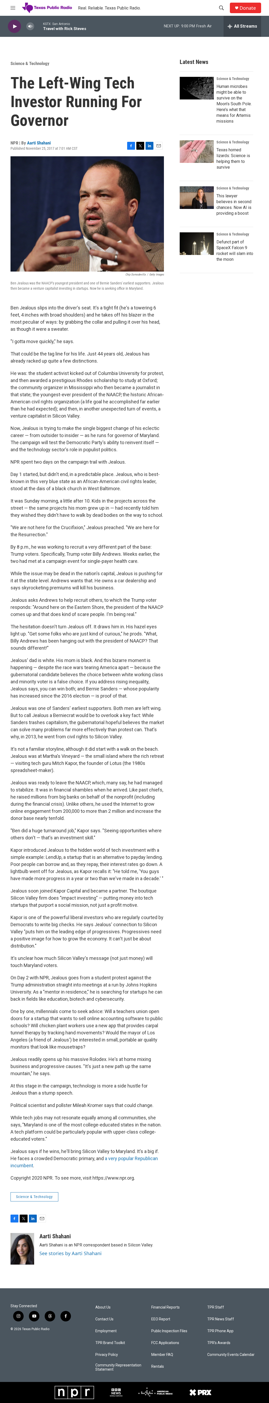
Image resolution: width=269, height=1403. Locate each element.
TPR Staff (215, 1307)
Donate (248, 8)
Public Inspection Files (169, 1331)
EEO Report (160, 1319)
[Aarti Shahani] (22, 1249)
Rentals (157, 1367)
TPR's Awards (218, 1343)
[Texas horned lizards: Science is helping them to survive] (197, 151)
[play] (14, 26)
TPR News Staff (220, 1319)
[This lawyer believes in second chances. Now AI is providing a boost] (197, 197)
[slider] (38, 26)
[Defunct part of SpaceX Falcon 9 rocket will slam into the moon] (197, 243)
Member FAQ (162, 1355)
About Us (103, 1307)
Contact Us (104, 1319)
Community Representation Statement (118, 1367)
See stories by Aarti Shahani (70, 1253)
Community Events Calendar (231, 1355)
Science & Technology (30, 63)
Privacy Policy (106, 1355)
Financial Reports (165, 1307)
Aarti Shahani (39, 143)
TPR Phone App (220, 1331)
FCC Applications (165, 1343)
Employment (106, 1331)
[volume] (30, 26)
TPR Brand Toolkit (110, 1343)
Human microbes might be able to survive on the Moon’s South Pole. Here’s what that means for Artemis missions (234, 104)
